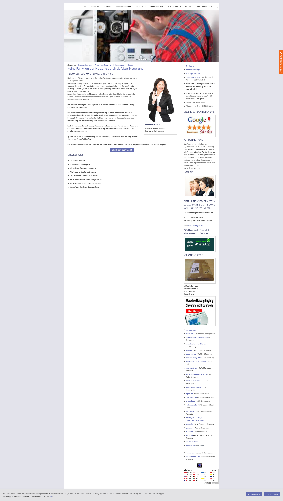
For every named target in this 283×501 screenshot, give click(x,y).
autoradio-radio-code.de (196, 361)
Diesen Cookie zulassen (122, 150)
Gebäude (129, 65)
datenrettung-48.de (194, 358)
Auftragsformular (193, 73)
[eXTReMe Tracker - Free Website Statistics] (199, 467)
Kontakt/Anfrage (193, 70)
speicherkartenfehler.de (196, 344)
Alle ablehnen (254, 494)
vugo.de (189, 350)
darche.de (190, 411)
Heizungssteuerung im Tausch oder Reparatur (95, 65)
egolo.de (189, 393)
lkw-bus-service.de (193, 381)
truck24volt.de (192, 442)
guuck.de (189, 428)
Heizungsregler (119, 65)
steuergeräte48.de (193, 387)
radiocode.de (191, 405)
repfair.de (190, 453)
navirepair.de (191, 368)
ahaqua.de (190, 445)
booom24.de (191, 354)
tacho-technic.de (193, 456)
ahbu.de (189, 424)
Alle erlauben (272, 494)
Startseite (190, 66)
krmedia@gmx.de (195, 226)
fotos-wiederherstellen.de (197, 337)
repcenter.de (191, 397)
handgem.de (191, 330)
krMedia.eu (190, 401)
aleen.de (189, 334)
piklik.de (189, 431)
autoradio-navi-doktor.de (196, 374)
